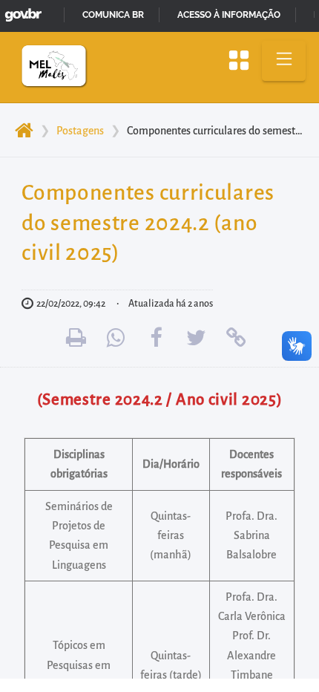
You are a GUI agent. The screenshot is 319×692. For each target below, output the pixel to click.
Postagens (80, 131)
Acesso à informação (228, 15)
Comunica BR (113, 15)
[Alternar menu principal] (284, 61)
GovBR (20, 10)
